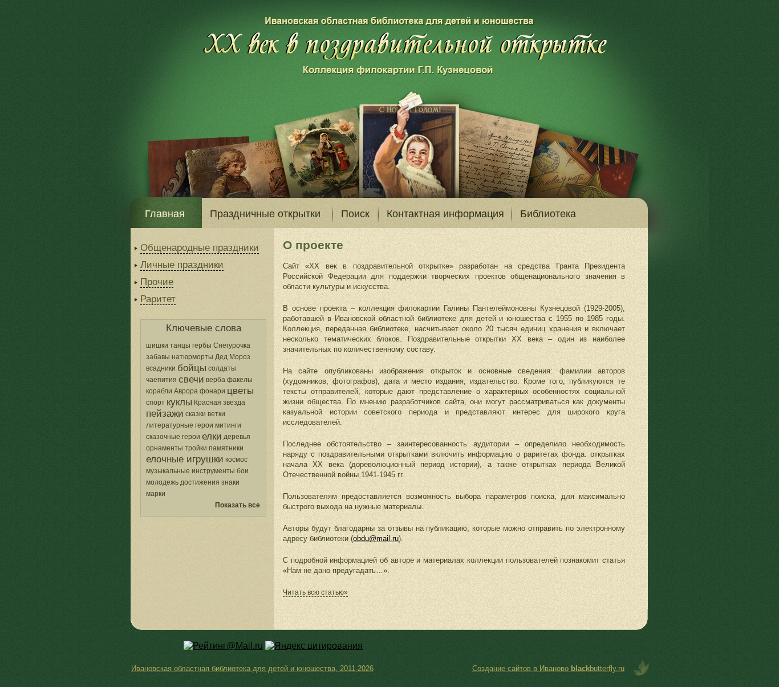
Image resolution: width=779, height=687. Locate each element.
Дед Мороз (232, 357)
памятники (226, 448)
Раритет (158, 299)
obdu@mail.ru (376, 538)
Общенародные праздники (199, 247)
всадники (161, 368)
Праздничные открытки (265, 213)
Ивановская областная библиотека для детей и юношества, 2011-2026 (252, 668)
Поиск (355, 213)
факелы (240, 380)
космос (236, 460)
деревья (237, 437)
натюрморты (192, 357)
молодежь (162, 482)
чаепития (161, 380)
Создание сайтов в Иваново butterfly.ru (548, 668)
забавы (158, 357)
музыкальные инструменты (190, 471)
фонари (212, 391)
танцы (180, 345)
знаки (230, 482)
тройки (196, 448)
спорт (155, 402)
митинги (228, 425)
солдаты (222, 368)
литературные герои (179, 425)
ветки (216, 414)
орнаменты (164, 448)
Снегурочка (231, 345)
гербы (202, 345)
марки (155, 494)
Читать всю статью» (315, 592)
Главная (165, 213)
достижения (200, 482)
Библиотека (548, 213)
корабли (159, 391)
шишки (157, 345)
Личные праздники (182, 264)
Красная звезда (219, 402)
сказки (195, 414)
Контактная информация (445, 213)
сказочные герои (173, 437)
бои (243, 471)
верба (215, 380)
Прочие (156, 282)
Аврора (186, 391)
